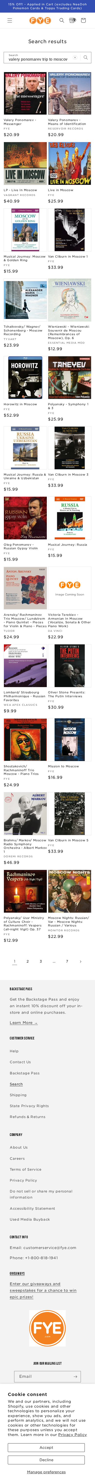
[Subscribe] (75, 1376)
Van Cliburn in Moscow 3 (68, 474)
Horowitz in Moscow (20, 404)
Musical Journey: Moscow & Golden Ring (25, 258)
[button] (9, 20)
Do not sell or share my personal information (41, 1194)
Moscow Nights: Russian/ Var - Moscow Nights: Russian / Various (68, 921)
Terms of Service (26, 1169)
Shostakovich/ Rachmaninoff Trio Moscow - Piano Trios (21, 770)
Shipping (18, 1095)
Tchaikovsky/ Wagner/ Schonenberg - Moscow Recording (23, 330)
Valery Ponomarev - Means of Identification (67, 122)
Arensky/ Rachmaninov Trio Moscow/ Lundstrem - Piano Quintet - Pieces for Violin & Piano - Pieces (25, 620)
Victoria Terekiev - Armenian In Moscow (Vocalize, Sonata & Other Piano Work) (69, 620)
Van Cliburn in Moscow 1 (68, 256)
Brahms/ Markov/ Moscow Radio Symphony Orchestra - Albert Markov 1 (25, 845)
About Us (19, 1147)
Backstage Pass (24, 1073)
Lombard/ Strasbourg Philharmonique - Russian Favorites (24, 696)
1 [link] (15, 961)
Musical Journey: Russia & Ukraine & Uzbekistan (25, 476)
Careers (17, 1158)
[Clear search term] (75, 57)
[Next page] (80, 961)
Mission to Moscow (63, 766)
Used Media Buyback (30, 1219)
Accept (46, 1447)
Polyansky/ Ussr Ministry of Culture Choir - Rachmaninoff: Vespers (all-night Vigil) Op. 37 (24, 923)
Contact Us (20, 1062)
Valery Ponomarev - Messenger (20, 122)
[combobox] (47, 57)
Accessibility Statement (32, 1208)
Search (16, 1084)
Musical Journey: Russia (67, 544)
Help (14, 1051)
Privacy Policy (72, 1435)
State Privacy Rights (29, 1106)
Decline (46, 1460)
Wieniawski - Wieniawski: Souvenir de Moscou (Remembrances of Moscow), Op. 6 (68, 332)
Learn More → (24, 1023)
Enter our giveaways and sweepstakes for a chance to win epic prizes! (43, 1290)
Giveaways (17, 1273)
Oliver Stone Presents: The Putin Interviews (66, 694)
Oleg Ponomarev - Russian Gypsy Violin (21, 546)
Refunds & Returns (27, 1117)
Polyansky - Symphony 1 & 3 (68, 406)
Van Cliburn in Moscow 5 (68, 840)
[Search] (85, 57)
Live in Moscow (60, 190)
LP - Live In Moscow (20, 190)
